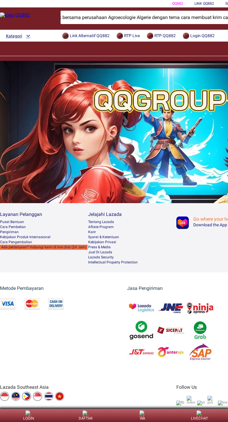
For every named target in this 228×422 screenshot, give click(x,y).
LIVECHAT (199, 418)
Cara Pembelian (13, 227)
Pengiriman (9, 232)
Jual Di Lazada (100, 252)
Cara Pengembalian (16, 242)
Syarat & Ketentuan (103, 237)
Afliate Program (101, 227)
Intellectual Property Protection (113, 262)
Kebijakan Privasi (102, 242)
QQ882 (177, 3)
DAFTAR (86, 418)
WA (142, 418)
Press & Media (99, 247)
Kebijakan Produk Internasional (25, 237)
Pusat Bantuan (12, 222)
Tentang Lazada (101, 222)
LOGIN (28, 418)
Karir (92, 232)
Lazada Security (101, 257)
